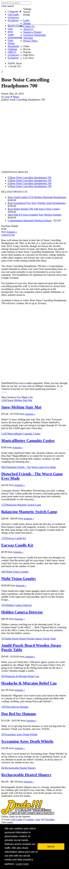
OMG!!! (12, 52)
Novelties (50, 819)
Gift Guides (7, 822)
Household (13, 46)
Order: (26, 46)
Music (16, 96)
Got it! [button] (50, 846)
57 (2, 504)
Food (10, 40)
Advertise (28, 38)
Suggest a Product (32, 32)
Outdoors (12, 49)
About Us (28, 29)
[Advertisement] (34, 136)
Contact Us (29, 26)
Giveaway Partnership (34, 35)
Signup (26, 23)
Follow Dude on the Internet (15, 816)
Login (26, 20)
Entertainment (15, 37)
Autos (11, 34)
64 (2, 571)
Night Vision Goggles (18, 578)
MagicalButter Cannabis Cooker (28, 440)
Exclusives (13, 20)
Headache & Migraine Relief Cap (29, 683)
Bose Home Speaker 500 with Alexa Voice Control (34, 209)
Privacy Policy (30, 40)
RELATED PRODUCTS (14, 191)
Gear (10, 28)
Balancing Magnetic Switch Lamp (29, 512)
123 (3, 433)
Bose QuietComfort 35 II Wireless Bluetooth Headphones (37, 197)
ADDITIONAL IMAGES (14, 172)
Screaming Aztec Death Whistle (27, 741)
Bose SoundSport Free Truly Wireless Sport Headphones (36, 203)
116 (3, 400)
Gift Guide (13, 14)
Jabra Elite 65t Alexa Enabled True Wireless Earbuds (34, 214)
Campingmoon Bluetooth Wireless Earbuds (30, 220)
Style (10, 31)
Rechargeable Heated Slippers (26, 775)
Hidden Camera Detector (22, 612)
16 (2, 706)
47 (2, 605)
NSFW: (11, 63)
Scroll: (12, 66)
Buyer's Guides (15, 25)
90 (2, 467)
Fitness (11, 43)
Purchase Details (9, 226)
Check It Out (7, 234)
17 (2, 538)
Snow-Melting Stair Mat (21, 407)
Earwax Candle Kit (17, 545)
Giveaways (13, 17)
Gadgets (30, 819)
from (21, 414)
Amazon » (30, 414)
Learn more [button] (22, 864)
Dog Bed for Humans (18, 714)
